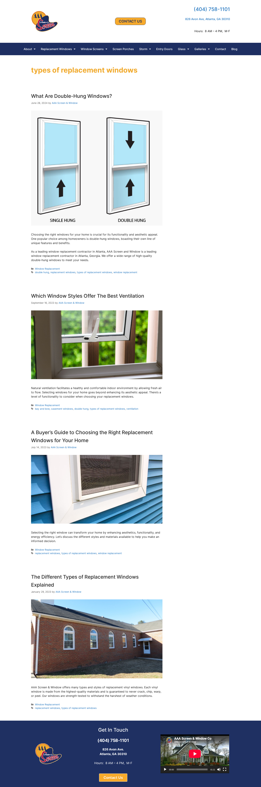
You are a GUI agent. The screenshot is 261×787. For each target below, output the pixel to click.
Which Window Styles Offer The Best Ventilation (87, 296)
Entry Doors (164, 49)
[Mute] (219, 769)
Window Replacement (47, 268)
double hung (42, 272)
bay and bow (42, 408)
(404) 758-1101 (212, 9)
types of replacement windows (94, 272)
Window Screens (92, 49)
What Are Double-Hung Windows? (71, 96)
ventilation (132, 408)
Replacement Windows (56, 49)
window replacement (125, 272)
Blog (234, 49)
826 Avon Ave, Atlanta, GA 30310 (207, 19)
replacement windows (62, 272)
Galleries (200, 49)
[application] (195, 753)
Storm (143, 49)
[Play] (165, 769)
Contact (220, 49)
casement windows (62, 408)
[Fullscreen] (224, 769)
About (28, 49)
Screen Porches (123, 49)
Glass (182, 49)
